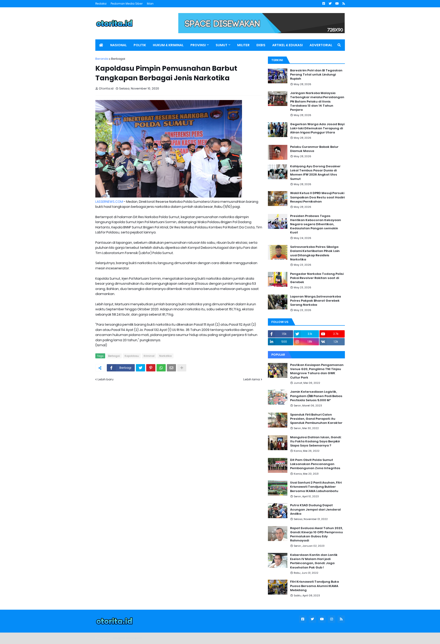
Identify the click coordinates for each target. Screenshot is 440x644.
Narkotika (165, 356)
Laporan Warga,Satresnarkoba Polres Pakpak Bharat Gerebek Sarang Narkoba (315, 301)
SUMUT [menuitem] (221, 45)
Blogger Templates (127, 638)
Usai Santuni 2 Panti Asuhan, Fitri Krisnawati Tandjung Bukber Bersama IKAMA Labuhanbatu (316, 487)
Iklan (150, 3)
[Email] (171, 367)
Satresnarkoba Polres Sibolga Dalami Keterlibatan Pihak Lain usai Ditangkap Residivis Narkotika (315, 253)
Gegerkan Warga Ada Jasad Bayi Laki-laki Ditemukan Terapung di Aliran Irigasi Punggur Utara (317, 128)
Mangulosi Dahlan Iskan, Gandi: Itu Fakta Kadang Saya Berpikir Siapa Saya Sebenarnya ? (315, 441)
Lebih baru (105, 379)
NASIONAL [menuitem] (118, 45)
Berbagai (118, 59)
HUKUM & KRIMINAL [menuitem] (168, 45)
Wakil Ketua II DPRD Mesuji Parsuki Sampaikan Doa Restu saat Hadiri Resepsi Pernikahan (317, 197)
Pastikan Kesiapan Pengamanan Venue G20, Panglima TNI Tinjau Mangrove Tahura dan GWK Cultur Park (317, 371)
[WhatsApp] (161, 367)
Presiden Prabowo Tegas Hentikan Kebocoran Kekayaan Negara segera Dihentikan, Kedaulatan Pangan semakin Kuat (315, 224)
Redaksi (101, 3)
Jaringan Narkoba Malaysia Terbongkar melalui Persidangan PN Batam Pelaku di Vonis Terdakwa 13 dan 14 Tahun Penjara (317, 101)
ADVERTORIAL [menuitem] (321, 45)
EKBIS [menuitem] (260, 45)
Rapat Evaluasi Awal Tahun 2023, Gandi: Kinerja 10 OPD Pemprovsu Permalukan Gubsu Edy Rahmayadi (316, 534)
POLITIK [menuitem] (140, 45)
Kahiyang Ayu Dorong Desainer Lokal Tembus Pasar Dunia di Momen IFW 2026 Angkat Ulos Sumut (315, 172)
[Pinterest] (150, 367)
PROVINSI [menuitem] (198, 45)
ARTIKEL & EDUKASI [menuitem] (287, 45)
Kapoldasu (132, 356)
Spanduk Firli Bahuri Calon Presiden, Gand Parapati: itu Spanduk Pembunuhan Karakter (316, 419)
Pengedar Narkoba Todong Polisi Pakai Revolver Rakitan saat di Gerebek (317, 278)
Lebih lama (251, 379)
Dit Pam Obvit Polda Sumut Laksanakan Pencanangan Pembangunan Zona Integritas (315, 464)
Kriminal (149, 356)
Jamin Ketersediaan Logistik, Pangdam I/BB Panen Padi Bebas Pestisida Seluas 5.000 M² (316, 396)
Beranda (101, 59)
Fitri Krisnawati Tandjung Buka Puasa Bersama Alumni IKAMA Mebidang (314, 586)
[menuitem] (101, 45)
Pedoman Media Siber (127, 3)
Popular (278, 354)
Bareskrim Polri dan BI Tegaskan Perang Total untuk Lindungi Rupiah (316, 74)
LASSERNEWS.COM (109, 201)
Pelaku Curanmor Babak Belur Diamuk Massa (314, 149)
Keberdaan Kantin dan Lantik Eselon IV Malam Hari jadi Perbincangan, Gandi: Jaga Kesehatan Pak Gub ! (314, 561)
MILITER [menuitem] (243, 45)
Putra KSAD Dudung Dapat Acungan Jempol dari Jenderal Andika (315, 509)
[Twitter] (140, 367)
